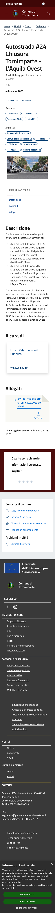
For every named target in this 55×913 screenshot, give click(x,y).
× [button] (51, 864)
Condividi (11, 100)
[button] (27, 907)
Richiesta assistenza (17, 847)
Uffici (9, 631)
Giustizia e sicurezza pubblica (27, 709)
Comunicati (13, 753)
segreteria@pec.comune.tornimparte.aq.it (24, 815)
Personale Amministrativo (20, 645)
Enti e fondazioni (15, 636)
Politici (10, 641)
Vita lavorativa (14, 675)
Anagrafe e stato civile (18, 665)
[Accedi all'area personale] (43, 3)
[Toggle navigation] (6, 13)
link (12, 888)
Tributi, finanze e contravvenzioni (29, 714)
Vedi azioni (27, 100)
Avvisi (28, 26)
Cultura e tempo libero (18, 670)
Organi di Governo (16, 621)
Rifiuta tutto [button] (27, 901)
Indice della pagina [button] (19, 189)
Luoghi (10, 771)
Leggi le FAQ (13, 843)
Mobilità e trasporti (17, 690)
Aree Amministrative (18, 626)
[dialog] (27, 887)
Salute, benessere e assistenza (28, 724)
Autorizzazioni (19, 729)
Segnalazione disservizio (19, 838)
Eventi (10, 776)
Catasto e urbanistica (18, 685)
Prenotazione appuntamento (22, 833)
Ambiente (41, 26)
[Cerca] (48, 13)
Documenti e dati (16, 650)
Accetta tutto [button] (27, 894)
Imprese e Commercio (18, 680)
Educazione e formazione (25, 705)
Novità (17, 26)
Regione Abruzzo (13, 4)
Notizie (10, 748)
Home (7, 26)
